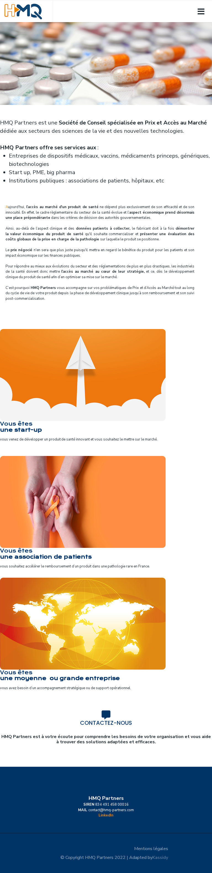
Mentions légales (151, 849)
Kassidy (160, 858)
